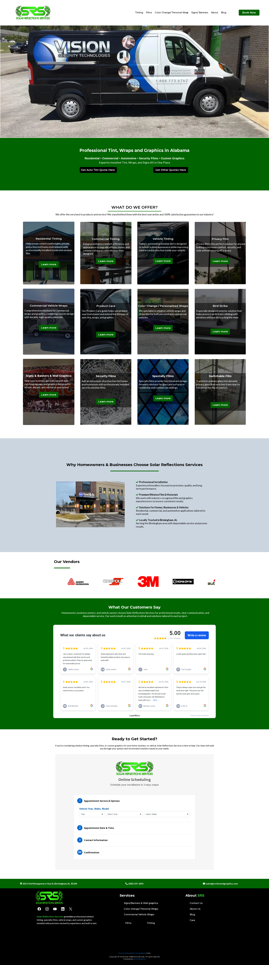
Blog (223, 12)
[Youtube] (55, 909)
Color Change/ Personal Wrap (171, 12)
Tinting (139, 12)
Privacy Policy (124, 953)
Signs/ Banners (199, 12)
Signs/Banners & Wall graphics (141, 903)
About (214, 12)
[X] (71, 909)
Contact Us (196, 903)
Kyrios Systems (139, 959)
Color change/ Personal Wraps (141, 909)
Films (149, 12)
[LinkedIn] (63, 909)
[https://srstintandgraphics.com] (32, 13)
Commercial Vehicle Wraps (139, 914)
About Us (195, 909)
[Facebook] (39, 909)
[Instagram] (47, 909)
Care (192, 920)
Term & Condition (138, 953)
